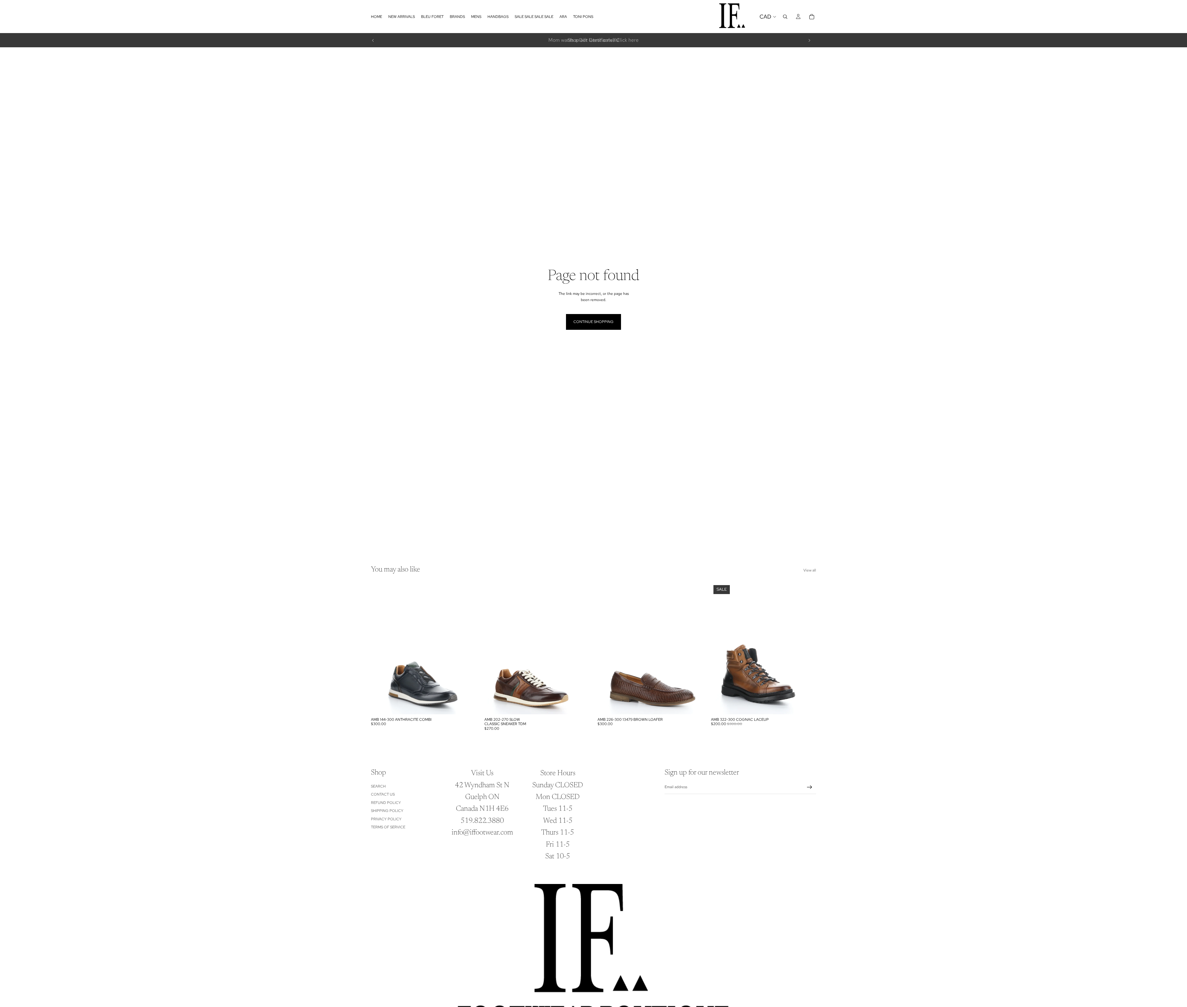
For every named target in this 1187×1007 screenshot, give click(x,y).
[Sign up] (809, 787)
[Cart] (812, 16)
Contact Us (383, 794)
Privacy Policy (386, 819)
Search (378, 786)
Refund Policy (386, 802)
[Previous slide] (373, 40)
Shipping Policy (387, 810)
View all (809, 570)
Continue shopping (593, 321)
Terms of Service (388, 827)
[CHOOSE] (466, 704)
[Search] (785, 16)
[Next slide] (809, 40)
